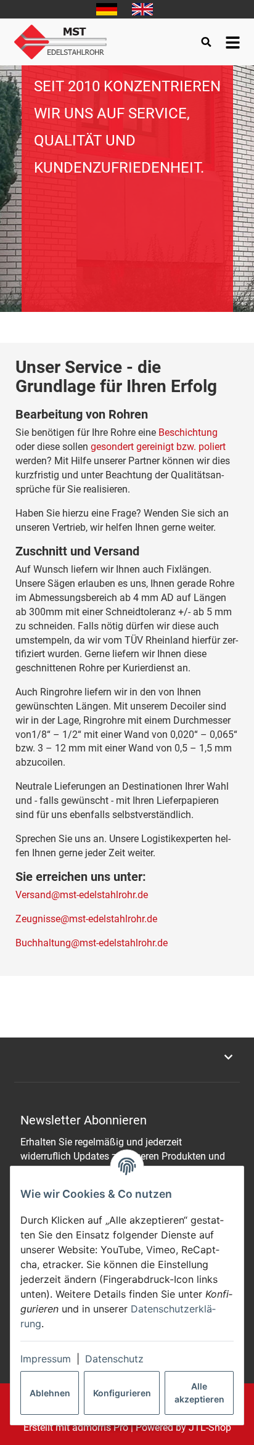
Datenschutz (114, 1359)
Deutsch (106, 9)
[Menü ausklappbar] (232, 42)
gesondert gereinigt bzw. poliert (158, 446)
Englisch (142, 9)
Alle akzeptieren (199, 1392)
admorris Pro (100, 1427)
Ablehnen (50, 1393)
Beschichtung (188, 432)
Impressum (45, 1359)
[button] (127, 1057)
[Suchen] (206, 42)
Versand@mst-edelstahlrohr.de (81, 895)
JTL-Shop (210, 1427)
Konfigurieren (122, 1393)
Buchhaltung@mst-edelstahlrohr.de (91, 943)
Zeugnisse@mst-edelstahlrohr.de (86, 919)
